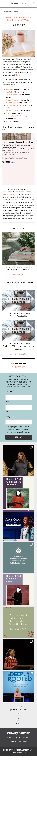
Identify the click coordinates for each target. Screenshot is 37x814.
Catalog (26, 738)
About (17, 738)
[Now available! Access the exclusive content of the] (18, 525)
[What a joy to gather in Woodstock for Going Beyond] (18, 654)
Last (7, 411)
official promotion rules (10, 194)
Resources (23, 741)
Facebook (18, 718)
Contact (12, 741)
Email (10, 417)
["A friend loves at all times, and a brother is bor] (18, 622)
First (7, 402)
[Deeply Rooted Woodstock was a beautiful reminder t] (18, 686)
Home (9, 738)
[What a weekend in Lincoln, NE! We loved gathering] (18, 460)
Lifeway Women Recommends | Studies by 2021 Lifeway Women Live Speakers (18, 346)
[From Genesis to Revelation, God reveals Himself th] (18, 493)
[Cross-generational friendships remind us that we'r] (18, 557)
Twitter (18, 715)
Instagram (18, 713)
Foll (17, 707)
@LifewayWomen (18, 710)
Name (10, 391)
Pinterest (18, 720)
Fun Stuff (18, 367)
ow (21, 707)
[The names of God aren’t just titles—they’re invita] (18, 589)
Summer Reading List (18, 354)
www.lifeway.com (18, 752)
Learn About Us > (18, 274)
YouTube (18, 723)
